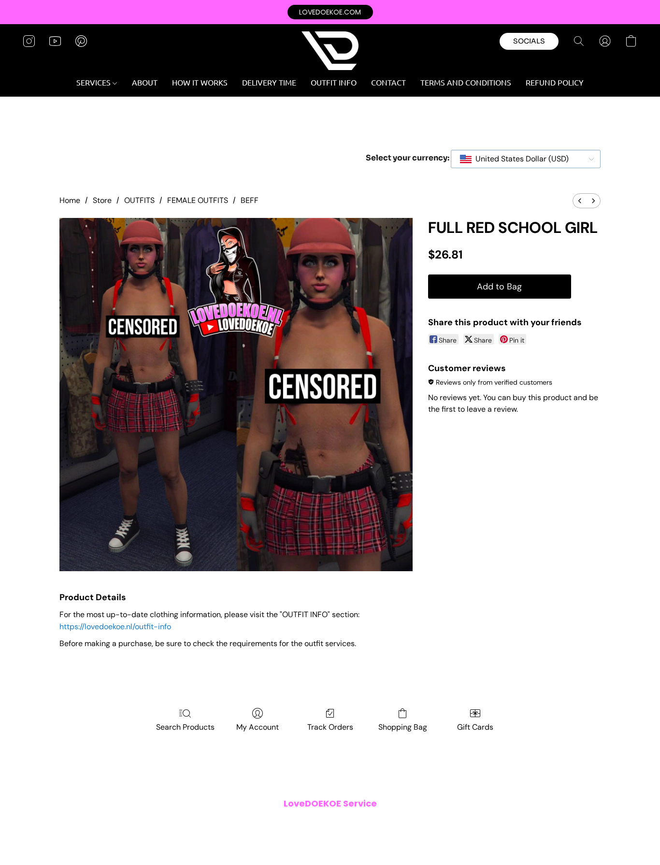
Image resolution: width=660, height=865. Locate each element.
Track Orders (330, 727)
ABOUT (145, 82)
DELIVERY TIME (269, 82)
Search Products (185, 727)
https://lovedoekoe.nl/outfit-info (115, 626)
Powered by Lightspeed (330, 839)
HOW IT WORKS (200, 82)
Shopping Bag (402, 727)
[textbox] (519, 159)
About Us (429, 823)
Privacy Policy (257, 823)
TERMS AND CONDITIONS (465, 82)
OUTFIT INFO (334, 82)
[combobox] (526, 159)
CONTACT (388, 82)
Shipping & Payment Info (323, 823)
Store (102, 200)
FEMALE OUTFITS (197, 200)
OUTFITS (139, 200)
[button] (330, 12)
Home (69, 200)
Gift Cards (475, 727)
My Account (257, 727)
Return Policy (387, 823)
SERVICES (94, 82)
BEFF (249, 200)
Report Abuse (471, 823)
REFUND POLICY (555, 82)
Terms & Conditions (199, 823)
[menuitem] (580, 201)
